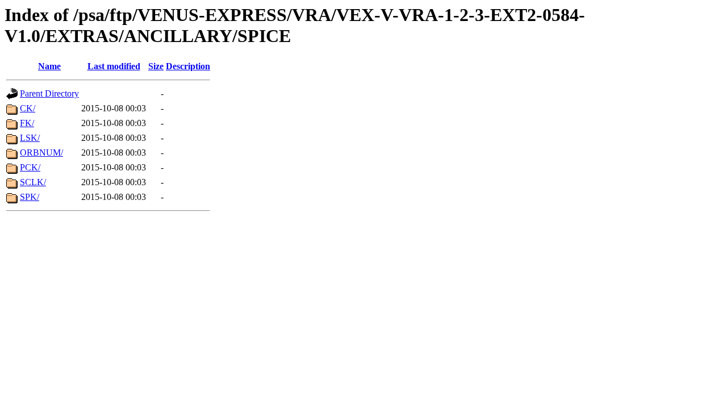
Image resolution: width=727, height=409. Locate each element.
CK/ (27, 108)
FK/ (27, 123)
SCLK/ (33, 182)
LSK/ (30, 138)
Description (188, 66)
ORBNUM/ (41, 152)
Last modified (113, 66)
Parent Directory (49, 93)
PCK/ (30, 167)
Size (156, 66)
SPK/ (29, 197)
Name (49, 66)
